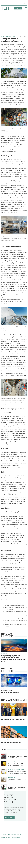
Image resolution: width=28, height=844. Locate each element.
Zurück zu (19, 3)
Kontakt (9, 836)
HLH (7, 14)
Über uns (19, 834)
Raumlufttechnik (13, 14)
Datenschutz (3, 836)
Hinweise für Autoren (5, 837)
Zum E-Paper (18, 8)
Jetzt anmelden (9, 817)
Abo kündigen (4, 834)
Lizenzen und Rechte (15, 837)
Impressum (13, 834)
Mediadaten (14, 836)
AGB (9, 834)
